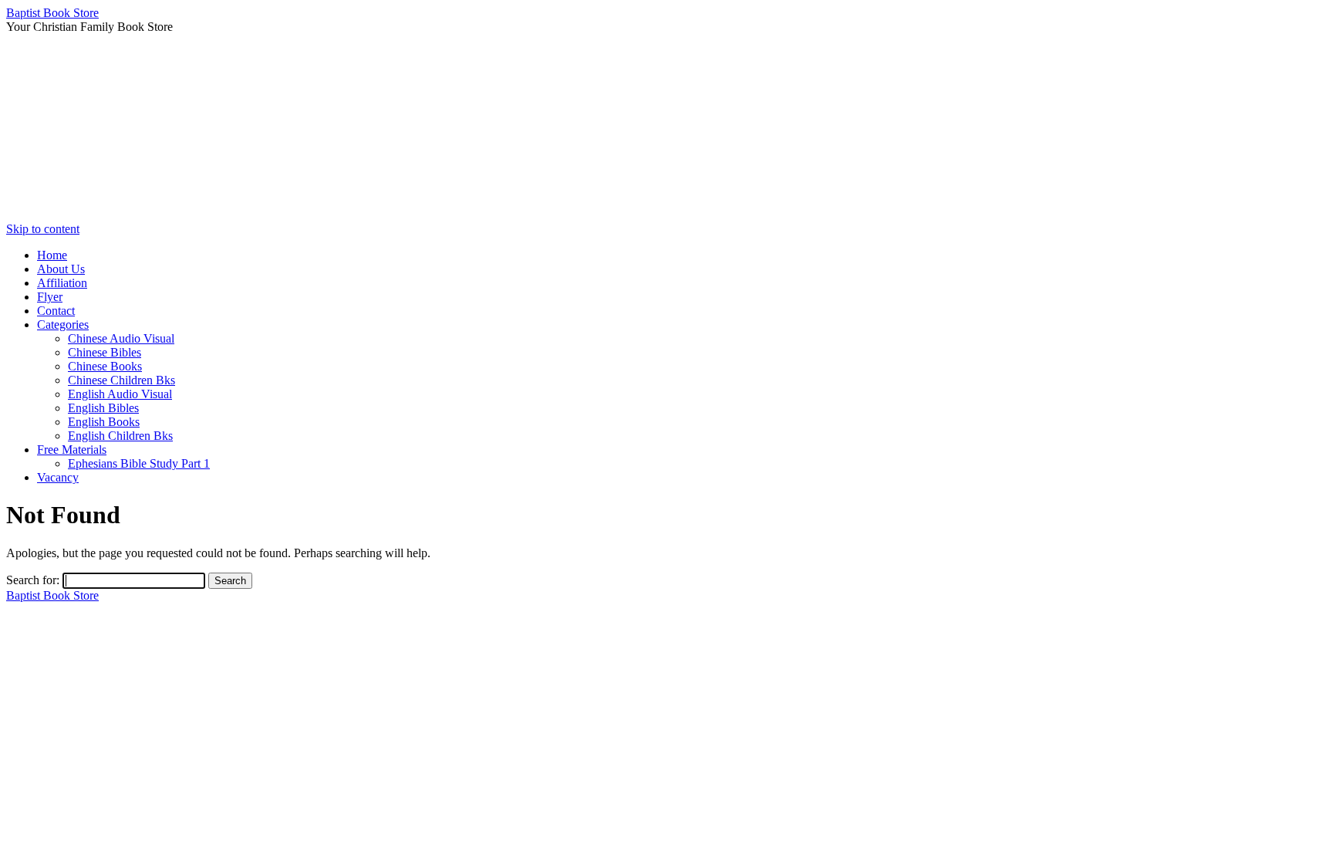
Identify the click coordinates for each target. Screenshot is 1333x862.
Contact (56, 310)
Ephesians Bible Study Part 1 (139, 463)
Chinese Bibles (104, 352)
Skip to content (42, 228)
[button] (666, 185)
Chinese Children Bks (121, 380)
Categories (63, 324)
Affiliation (62, 282)
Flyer (49, 296)
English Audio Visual (120, 394)
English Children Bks (120, 435)
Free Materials (71, 449)
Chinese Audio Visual (121, 338)
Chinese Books (105, 366)
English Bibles (103, 407)
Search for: (32, 579)
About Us (61, 269)
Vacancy (58, 477)
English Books (104, 421)
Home (52, 255)
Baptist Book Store (52, 12)
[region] (666, 128)
